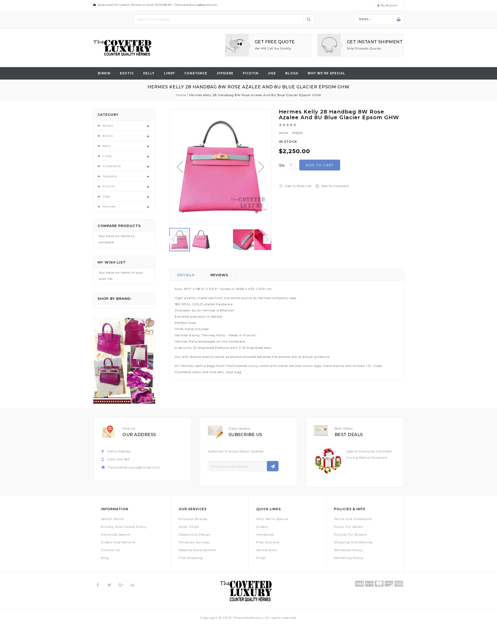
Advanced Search (115, 534)
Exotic (127, 73)
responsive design (195, 534)
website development (197, 550)
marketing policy (348, 558)
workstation (266, 550)
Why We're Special (272, 519)
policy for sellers (348, 527)
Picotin (251, 73)
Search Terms (112, 519)
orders (262, 527)
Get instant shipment (375, 41)
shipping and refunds (353, 542)
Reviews (219, 275)
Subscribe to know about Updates (236, 451)
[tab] (186, 274)
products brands (193, 519)
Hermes (109, 206)
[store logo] (122, 48)
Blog (105, 558)
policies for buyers (350, 534)
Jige (272, 73)
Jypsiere (225, 73)
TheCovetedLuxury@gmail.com (133, 467)
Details (186, 275)
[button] (180, 167)
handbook (265, 534)
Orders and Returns (118, 542)
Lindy (169, 73)
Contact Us (110, 550)
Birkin (104, 73)
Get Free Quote (275, 41)
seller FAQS (189, 527)
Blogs (291, 73)
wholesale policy (348, 550)
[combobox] (224, 19)
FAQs (261, 558)
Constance (195, 73)
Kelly (149, 73)
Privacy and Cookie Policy (124, 527)
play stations (267, 542)
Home (181, 95)
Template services (194, 542)
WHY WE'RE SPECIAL (326, 73)
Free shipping (191, 558)
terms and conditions (353, 519)
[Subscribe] (273, 466)
